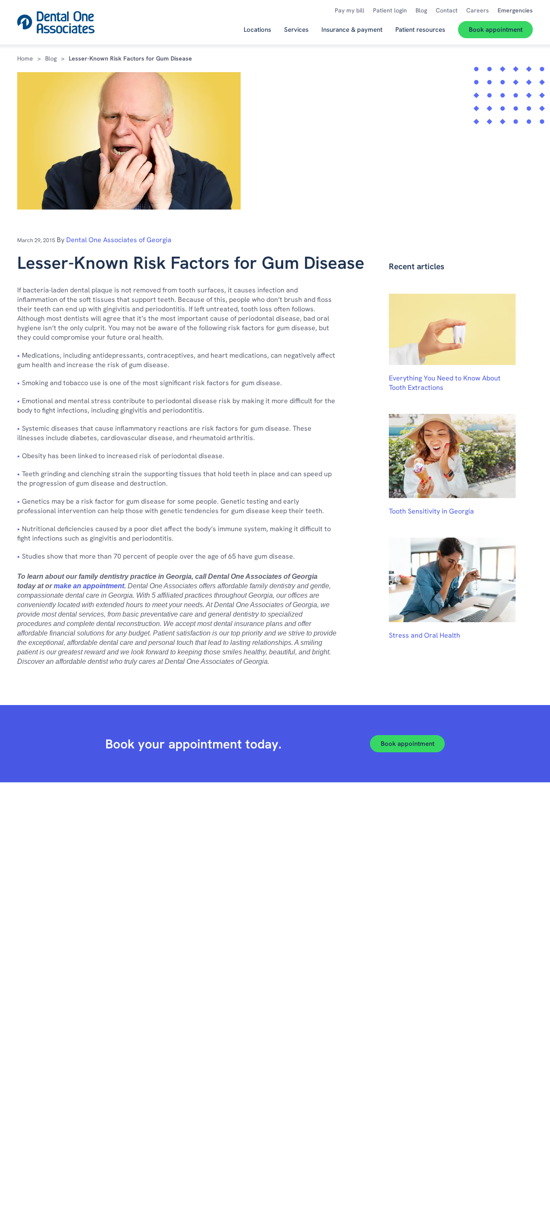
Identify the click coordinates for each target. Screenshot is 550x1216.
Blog (51, 58)
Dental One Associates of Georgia (118, 239)
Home (25, 58)
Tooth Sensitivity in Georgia (431, 511)
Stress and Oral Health (424, 635)
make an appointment (89, 586)
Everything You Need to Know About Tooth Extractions (445, 383)
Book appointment (407, 743)
